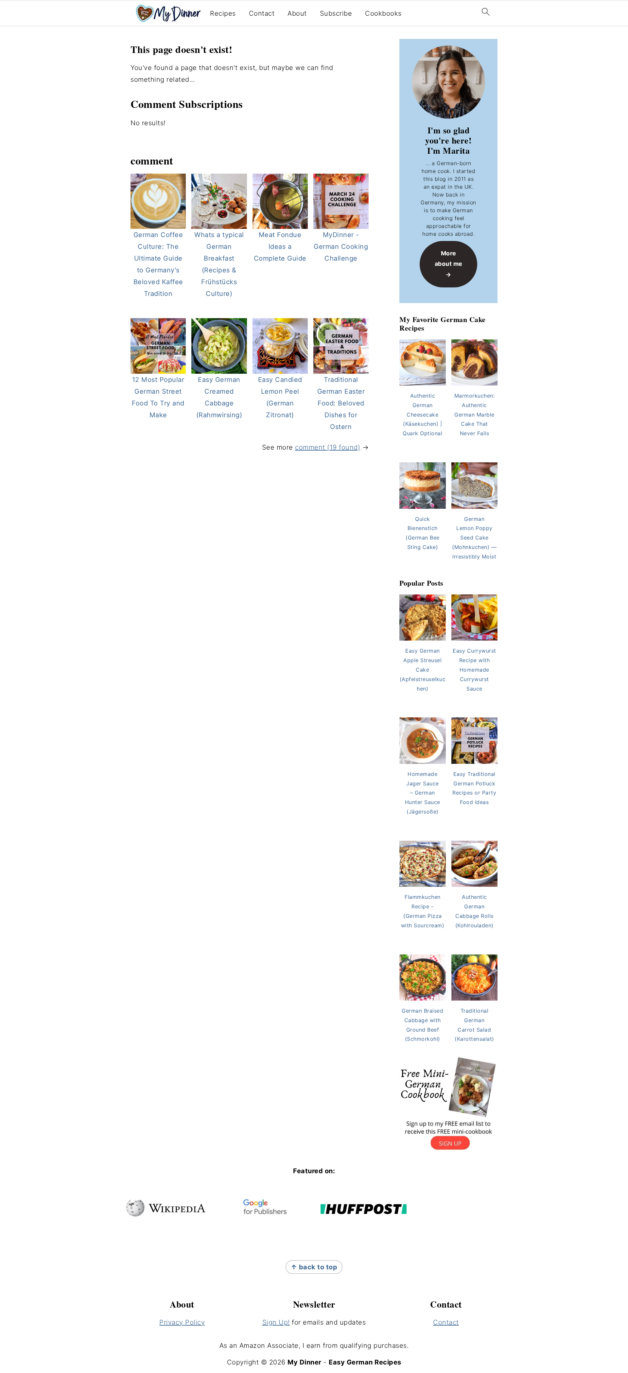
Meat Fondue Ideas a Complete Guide (280, 246)
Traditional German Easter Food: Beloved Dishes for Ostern (341, 403)
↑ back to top (314, 1267)
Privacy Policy (182, 1322)
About (297, 13)
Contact (262, 13)
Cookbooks (383, 13)
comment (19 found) (327, 447)
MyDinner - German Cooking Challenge (341, 246)
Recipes (223, 13)
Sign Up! (276, 1322)
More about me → (448, 264)
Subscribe (336, 13)
